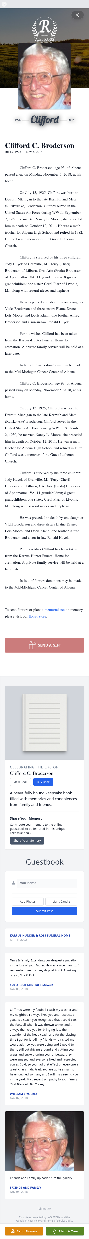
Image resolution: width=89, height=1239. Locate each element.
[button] (44, 1141)
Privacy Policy (33, 1220)
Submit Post (44, 911)
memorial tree (54, 609)
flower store (37, 616)
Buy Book (43, 782)
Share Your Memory (27, 840)
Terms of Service (55, 1220)
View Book (20, 782)
